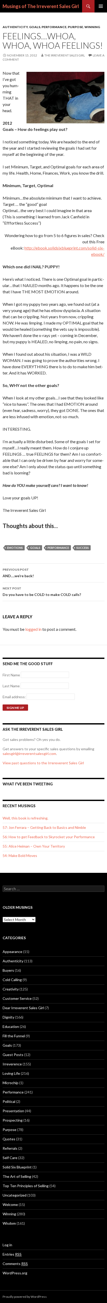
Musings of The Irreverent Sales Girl (41, 6)
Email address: (14, 697)
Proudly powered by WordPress (25, 1297)
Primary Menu (101, 6)
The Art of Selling (17, 1176)
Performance (54, 27)
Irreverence (12, 1064)
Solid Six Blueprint (17, 1167)
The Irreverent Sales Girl (64, 55)
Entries (12, 1254)
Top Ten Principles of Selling (26, 1186)
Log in (7, 1245)
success (82, 547)
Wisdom (9, 1223)
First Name (11, 675)
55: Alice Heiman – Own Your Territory (34, 846)
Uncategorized (14, 1195)
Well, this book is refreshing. (25, 818)
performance (58, 547)
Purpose (75, 27)
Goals (34, 27)
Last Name (11, 686)
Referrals (10, 1148)
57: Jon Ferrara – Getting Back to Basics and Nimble (44, 827)
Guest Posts (13, 1054)
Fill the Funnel (14, 1036)
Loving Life (11, 1073)
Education (11, 1026)
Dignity (8, 1017)
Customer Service (17, 998)
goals (35, 547)
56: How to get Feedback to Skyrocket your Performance (49, 837)
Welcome (10, 1204)
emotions (15, 547)
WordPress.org (15, 1273)
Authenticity (15, 27)
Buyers (8, 970)
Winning (92, 27)
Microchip (10, 1082)
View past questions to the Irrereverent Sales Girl (43, 763)
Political (9, 1101)
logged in (33, 629)
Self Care (10, 1157)
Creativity (11, 989)
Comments (15, 1263)
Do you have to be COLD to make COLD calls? (42, 591)
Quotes (9, 1139)
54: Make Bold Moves (20, 855)
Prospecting (13, 1120)
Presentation (13, 1111)
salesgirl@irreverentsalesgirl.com (29, 753)
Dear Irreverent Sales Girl (23, 1008)
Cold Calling (12, 979)
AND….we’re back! (18, 573)
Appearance (12, 951)
